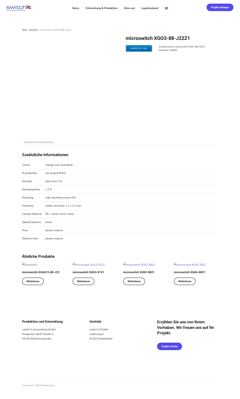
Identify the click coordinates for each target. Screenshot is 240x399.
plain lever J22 (54, 181)
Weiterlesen (32, 281)
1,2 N (48, 189)
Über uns (129, 8)
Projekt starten (169, 346)
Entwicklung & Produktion (101, 8)
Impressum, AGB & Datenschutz (38, 385)
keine (48, 222)
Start (24, 30)
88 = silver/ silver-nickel (59, 214)
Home (75, 8)
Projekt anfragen (220, 7)
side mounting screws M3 (60, 197)
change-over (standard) (59, 165)
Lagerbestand (149, 8)
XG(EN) (33, 30)
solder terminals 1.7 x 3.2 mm (63, 206)
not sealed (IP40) (55, 173)
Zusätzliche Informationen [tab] (39, 142)
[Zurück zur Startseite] (19, 8)
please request (54, 230)
